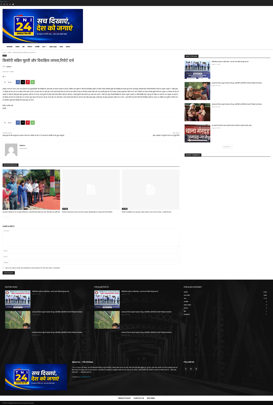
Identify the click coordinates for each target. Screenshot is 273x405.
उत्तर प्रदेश (5, 209)
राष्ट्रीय (9, 52)
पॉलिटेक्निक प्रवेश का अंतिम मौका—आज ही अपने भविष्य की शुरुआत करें (230, 61)
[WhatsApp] (10, 4)
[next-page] (7, 217)
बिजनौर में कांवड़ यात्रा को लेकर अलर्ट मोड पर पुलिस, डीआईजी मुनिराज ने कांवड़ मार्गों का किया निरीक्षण (87, 212)
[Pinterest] (28, 82)
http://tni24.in (23, 148)
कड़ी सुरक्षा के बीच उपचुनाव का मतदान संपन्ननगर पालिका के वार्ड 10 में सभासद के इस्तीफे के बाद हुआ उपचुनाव (33, 135)
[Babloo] (4, 67)
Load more (226, 147)
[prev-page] (4, 217)
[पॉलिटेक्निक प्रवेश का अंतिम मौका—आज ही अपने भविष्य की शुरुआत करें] (197, 70)
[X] (7, 4)
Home (4, 52)
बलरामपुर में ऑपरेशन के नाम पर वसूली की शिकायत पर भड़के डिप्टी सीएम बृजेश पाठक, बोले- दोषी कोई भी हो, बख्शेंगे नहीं (31, 212)
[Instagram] (4, 4)
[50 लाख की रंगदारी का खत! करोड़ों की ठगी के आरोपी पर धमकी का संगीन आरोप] (197, 133)
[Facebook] (1, 4)
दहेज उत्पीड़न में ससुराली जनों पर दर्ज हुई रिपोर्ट (166, 135)
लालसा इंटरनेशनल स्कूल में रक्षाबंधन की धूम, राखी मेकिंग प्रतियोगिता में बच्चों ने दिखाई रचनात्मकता (237, 83)
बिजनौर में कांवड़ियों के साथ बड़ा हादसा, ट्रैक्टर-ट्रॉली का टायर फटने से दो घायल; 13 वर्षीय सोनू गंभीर (146, 212)
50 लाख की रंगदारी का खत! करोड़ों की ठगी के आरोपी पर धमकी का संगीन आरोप (232, 125)
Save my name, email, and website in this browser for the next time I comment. (32, 268)
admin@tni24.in (85, 377)
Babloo (9, 66)
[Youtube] (13, 4)
